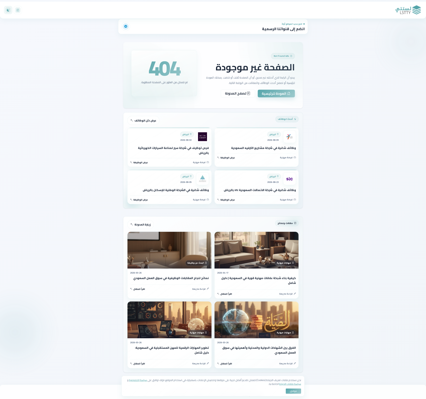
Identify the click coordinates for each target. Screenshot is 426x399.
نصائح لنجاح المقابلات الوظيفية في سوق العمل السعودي (171, 278)
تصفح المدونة (236, 93)
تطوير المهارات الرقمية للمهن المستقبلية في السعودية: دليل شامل (172, 350)
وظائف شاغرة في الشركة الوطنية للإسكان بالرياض (176, 190)
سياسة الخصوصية (138, 380)
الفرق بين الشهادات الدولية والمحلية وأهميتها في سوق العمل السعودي (259, 350)
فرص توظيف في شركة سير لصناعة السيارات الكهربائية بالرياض (173, 150)
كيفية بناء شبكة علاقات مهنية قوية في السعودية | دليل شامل (258, 280)
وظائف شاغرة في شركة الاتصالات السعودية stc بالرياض (260, 190)
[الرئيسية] (408, 10)
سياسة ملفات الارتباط (290, 384)
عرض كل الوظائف (145, 120)
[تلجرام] (125, 26)
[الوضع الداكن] (8, 10)
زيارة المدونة (142, 224)
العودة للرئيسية (274, 93)
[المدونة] (18, 10)
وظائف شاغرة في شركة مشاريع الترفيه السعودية (263, 148)
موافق (293, 391)
